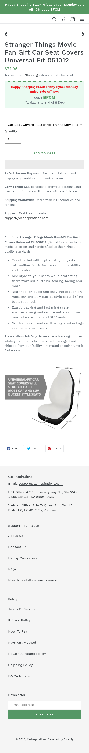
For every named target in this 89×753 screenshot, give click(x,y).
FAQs (12, 569)
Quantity (11, 131)
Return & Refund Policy (27, 654)
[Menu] (81, 18)
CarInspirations (36, 739)
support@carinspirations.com (26, 218)
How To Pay (17, 631)
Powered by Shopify (60, 739)
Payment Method (22, 643)
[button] (44, 164)
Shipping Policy (20, 665)
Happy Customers (22, 558)
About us (15, 536)
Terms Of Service (21, 609)
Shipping (31, 75)
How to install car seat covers (32, 580)
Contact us (17, 547)
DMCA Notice (19, 676)
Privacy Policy (19, 620)
